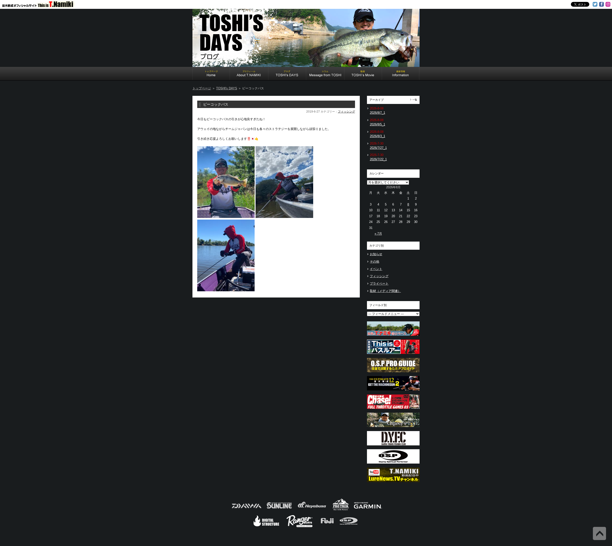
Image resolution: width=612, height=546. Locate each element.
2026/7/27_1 (378, 148)
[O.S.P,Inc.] (348, 526)
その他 (374, 261)
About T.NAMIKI (249, 74)
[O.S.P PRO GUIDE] (393, 373)
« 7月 (378, 233)
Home (211, 74)
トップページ (201, 88)
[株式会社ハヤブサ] (312, 510)
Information (400, 74)
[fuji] (326, 526)
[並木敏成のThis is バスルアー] (393, 355)
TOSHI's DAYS (287, 74)
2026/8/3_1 (377, 136)
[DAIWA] (246, 510)
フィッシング (346, 111)
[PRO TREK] (341, 510)
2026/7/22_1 (378, 159)
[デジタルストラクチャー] (266, 526)
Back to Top (599, 533)
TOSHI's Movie (363, 74)
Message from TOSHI (325, 74)
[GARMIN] (368, 510)
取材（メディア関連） (385, 291)
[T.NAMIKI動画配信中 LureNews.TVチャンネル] (393, 483)
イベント (376, 269)
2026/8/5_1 (377, 124)
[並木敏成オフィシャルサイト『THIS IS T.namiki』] (40, 5)
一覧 (414, 99)
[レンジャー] (299, 526)
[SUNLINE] (279, 510)
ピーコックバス (215, 104)
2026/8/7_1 (377, 112)
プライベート (379, 283)
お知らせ (376, 254)
